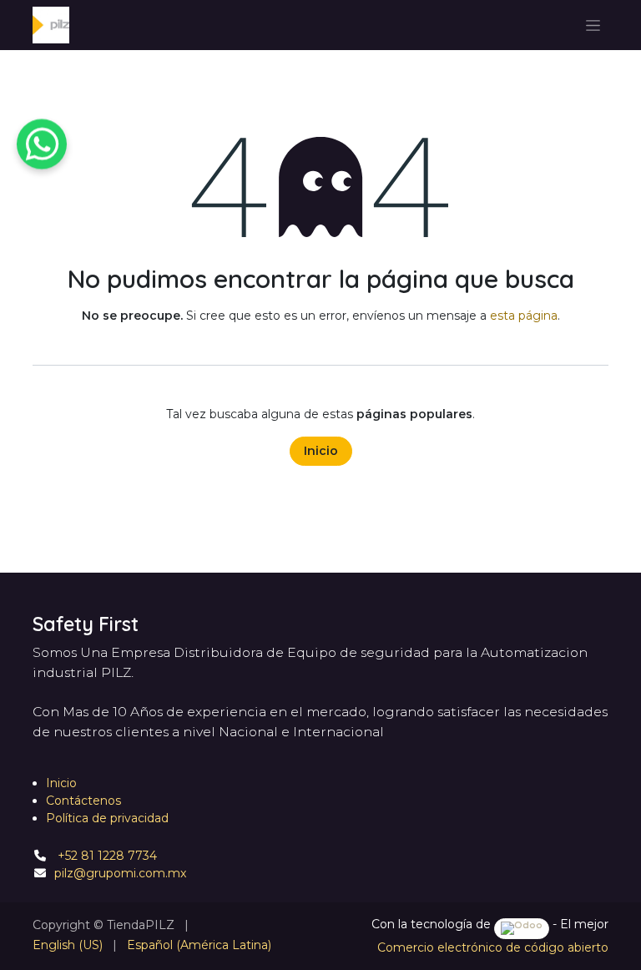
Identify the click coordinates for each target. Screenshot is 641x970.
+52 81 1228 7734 (105, 855)
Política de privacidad (107, 818)
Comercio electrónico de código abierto (492, 947)
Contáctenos (83, 800)
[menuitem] (68, 945)
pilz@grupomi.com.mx (120, 873)
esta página (524, 315)
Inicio (321, 450)
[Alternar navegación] (593, 25)
